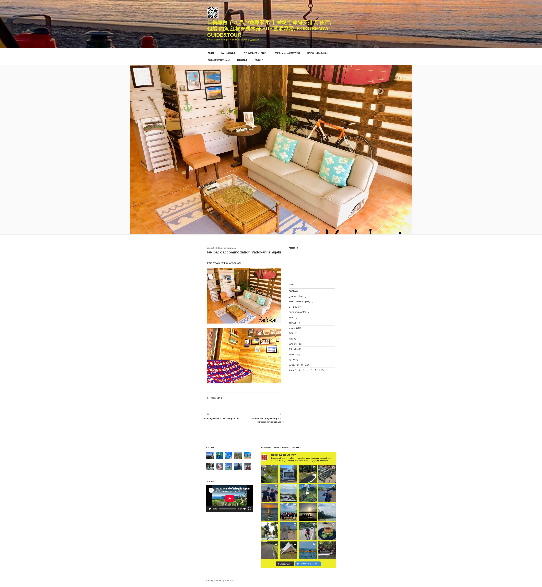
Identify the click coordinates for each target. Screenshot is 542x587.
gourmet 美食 (296, 296)
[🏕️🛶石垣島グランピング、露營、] (288, 550)
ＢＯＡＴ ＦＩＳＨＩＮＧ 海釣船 (305, 370)
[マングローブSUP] (327, 550)
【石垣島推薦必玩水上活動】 (254, 53)
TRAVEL (292, 323)
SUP (291, 317)
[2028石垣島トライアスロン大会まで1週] (307, 531)
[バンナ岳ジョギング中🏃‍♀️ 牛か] (269, 550)
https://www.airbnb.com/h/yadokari (224, 263)
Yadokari (293, 328)
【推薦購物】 (242, 60)
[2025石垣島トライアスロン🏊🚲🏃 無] (269, 531)
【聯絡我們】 (259, 60)
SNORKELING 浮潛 (297, 312)
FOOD (292, 291)
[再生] (210, 508)
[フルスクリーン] (249, 508)
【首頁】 (211, 53)
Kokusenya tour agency (299, 302)
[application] (229, 498)
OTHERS (293, 307)
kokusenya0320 (229, 248)
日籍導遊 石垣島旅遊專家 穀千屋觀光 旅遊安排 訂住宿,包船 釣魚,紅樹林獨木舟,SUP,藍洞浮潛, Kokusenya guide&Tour (269, 28)
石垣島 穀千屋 (217, 398)
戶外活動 (293, 349)
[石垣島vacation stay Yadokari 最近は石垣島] (288, 474)
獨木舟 (292, 359)
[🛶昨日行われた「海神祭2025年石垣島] (288, 512)
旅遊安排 (293, 354)
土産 (291, 338)
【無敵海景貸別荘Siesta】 (219, 60)
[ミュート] (244, 508)
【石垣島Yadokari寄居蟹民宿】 (287, 53)
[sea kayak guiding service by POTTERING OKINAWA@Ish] (307, 550)
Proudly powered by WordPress (220, 580)
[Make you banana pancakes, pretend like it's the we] (269, 474)
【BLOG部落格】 (228, 53)
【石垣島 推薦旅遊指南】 (317, 53)
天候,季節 (293, 344)
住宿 (291, 333)
